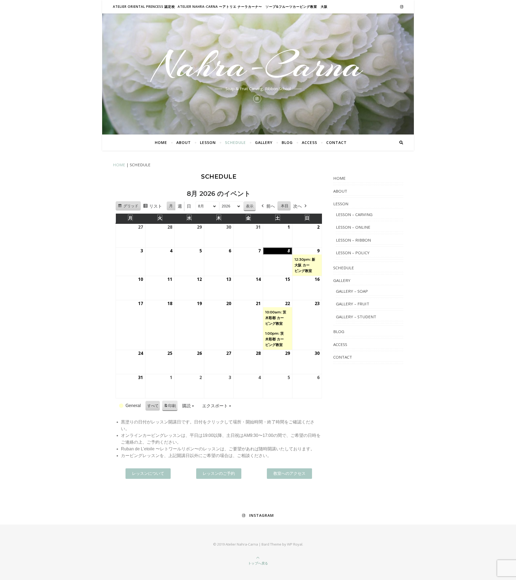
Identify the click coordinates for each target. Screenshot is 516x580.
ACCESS (309, 142)
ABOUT (183, 142)
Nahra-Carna (258, 65)
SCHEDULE (235, 142)
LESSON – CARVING (354, 214)
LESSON (208, 142)
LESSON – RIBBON (353, 240)
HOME (161, 142)
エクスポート (215, 406)
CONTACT (336, 142)
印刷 (170, 407)
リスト (152, 207)
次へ (297, 206)
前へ (270, 206)
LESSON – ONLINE (353, 227)
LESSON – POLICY (353, 252)
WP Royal (294, 544)
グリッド (128, 207)
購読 (186, 406)
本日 (284, 206)
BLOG (287, 142)
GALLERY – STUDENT (356, 316)
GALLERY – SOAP (352, 291)
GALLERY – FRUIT (352, 303)
